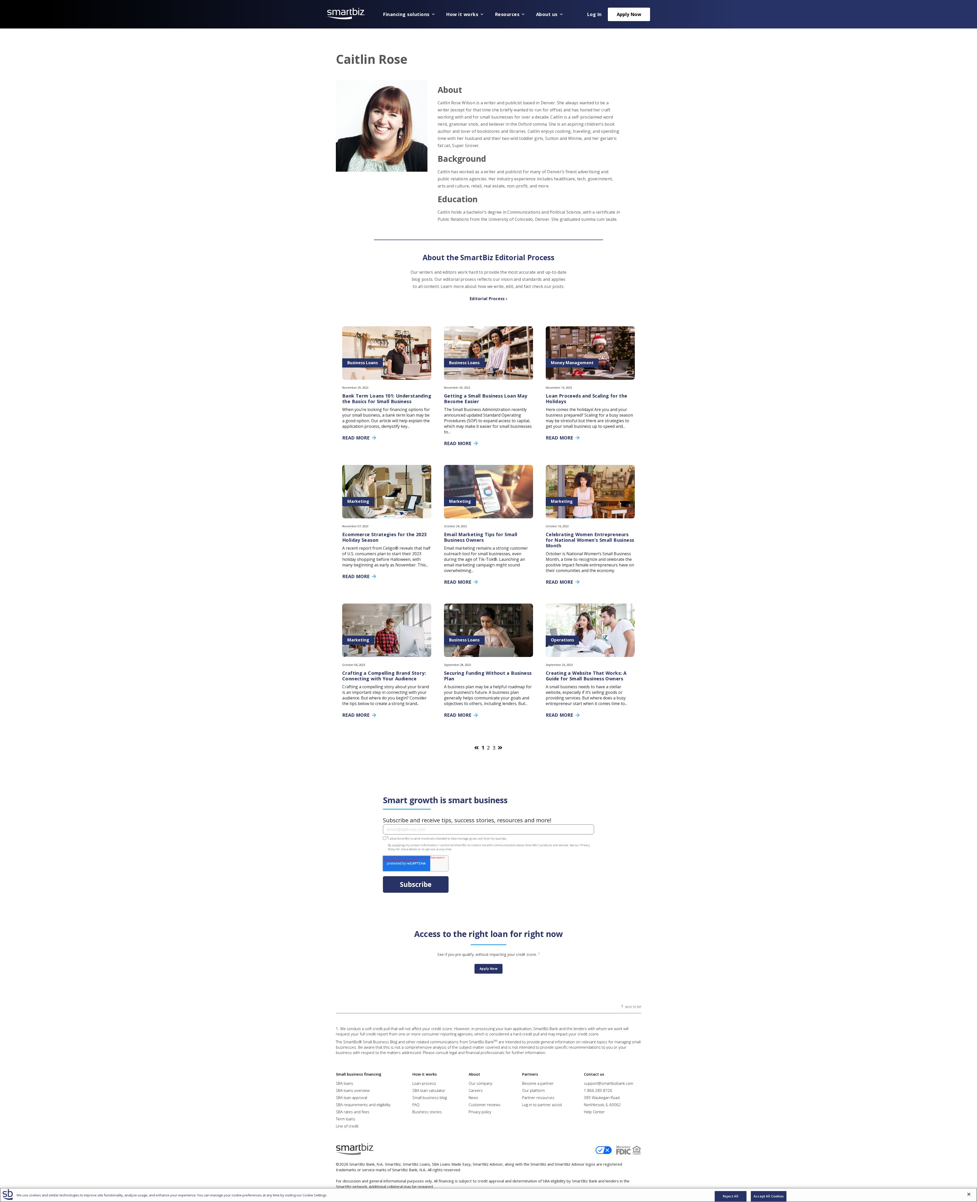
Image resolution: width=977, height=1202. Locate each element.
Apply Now (629, 14)
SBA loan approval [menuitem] (351, 1097)
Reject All (730, 1196)
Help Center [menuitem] (594, 1111)
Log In (594, 14)
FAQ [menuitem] (416, 1104)
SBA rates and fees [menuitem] (352, 1111)
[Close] (968, 1194)
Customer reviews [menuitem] (484, 1104)
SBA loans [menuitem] (344, 1083)
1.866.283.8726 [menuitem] (598, 1090)
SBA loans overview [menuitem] (353, 1090)
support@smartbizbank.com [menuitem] (608, 1083)
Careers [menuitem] (476, 1090)
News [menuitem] (473, 1097)
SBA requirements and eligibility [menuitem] (363, 1104)
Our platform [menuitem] (533, 1090)
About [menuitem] (474, 1074)
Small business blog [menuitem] (429, 1097)
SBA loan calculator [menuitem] (428, 1090)
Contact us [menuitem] (594, 1074)
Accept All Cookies (769, 1196)
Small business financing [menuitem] (358, 1074)
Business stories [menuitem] (427, 1111)
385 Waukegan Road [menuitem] (602, 1097)
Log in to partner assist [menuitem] (542, 1104)
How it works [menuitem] (424, 1074)
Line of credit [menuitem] (347, 1125)
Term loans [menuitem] (345, 1118)
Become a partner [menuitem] (538, 1083)
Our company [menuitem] (480, 1083)
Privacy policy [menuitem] (480, 1111)
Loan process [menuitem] (424, 1083)
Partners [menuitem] (530, 1074)
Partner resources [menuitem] (538, 1097)
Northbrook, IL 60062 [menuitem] (602, 1104)
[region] (488, 1195)
